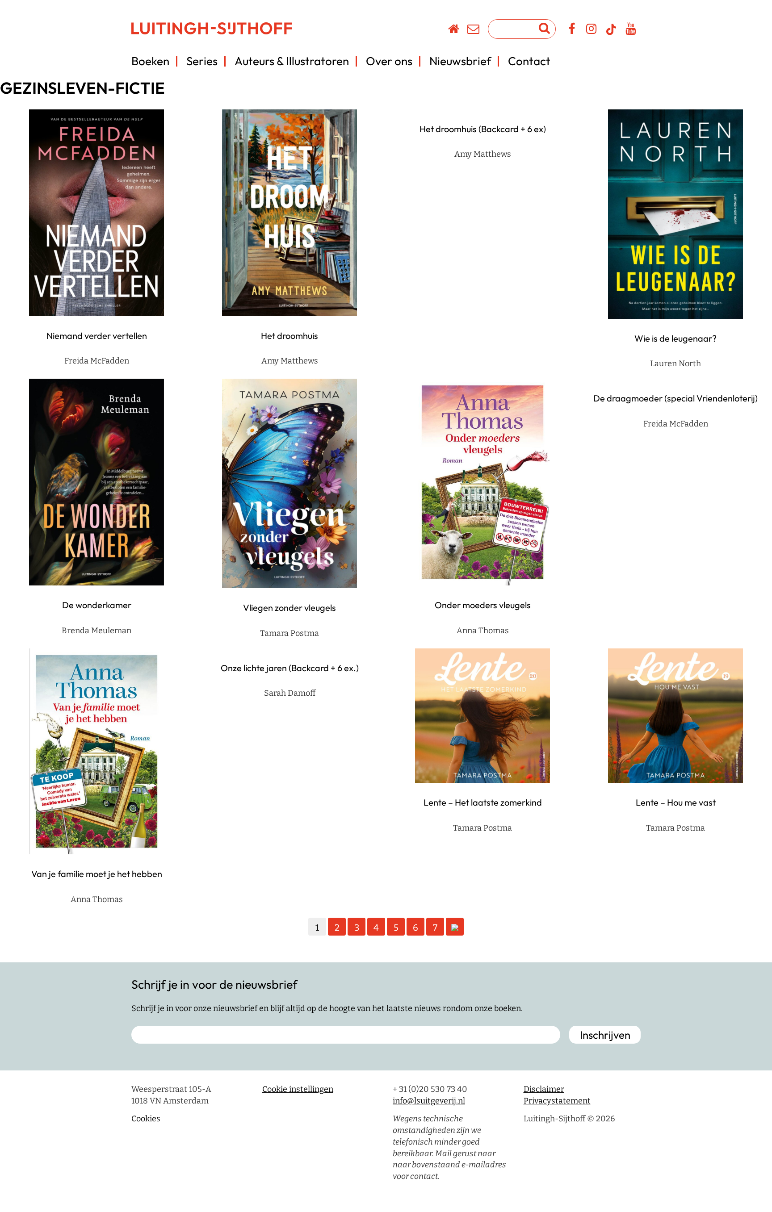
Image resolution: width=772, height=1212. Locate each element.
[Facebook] (572, 30)
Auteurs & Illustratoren (292, 61)
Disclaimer (544, 1089)
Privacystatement (557, 1101)
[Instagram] (592, 30)
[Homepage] (454, 30)
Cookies (145, 1119)
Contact (529, 61)
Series (202, 61)
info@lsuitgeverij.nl (429, 1101)
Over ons (389, 61)
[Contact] (474, 30)
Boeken (150, 61)
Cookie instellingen (297, 1089)
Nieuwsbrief (460, 61)
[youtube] (631, 30)
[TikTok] (611, 33)
